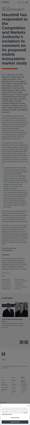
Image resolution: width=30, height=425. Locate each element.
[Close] (28, 406)
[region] (15, 414)
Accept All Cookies (15, 422)
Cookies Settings (15, 417)
